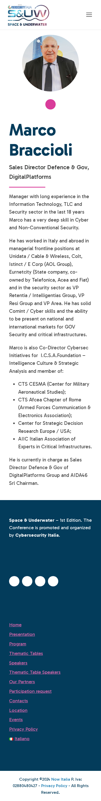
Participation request (30, 691)
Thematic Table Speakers (35, 672)
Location (18, 710)
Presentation (22, 634)
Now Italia (60, 779)
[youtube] (53, 581)
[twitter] (40, 581)
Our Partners (22, 682)
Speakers (18, 663)
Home (15, 625)
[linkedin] (50, 104)
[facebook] (14, 581)
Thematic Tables (26, 653)
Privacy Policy (23, 729)
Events (16, 719)
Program (17, 644)
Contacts (18, 701)
